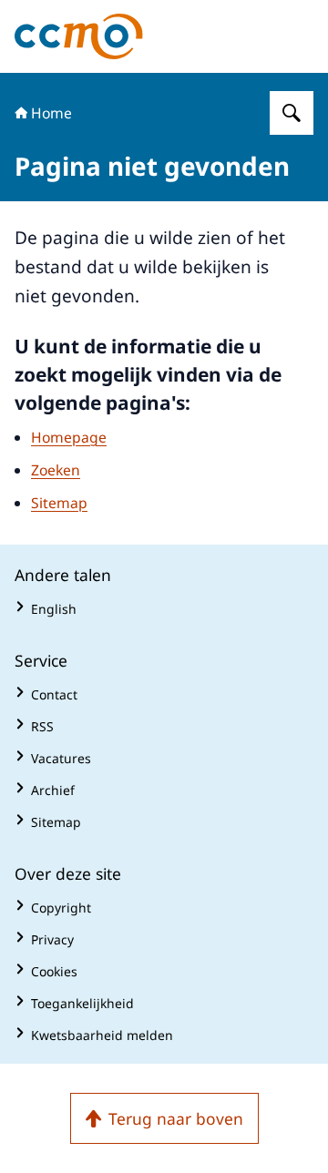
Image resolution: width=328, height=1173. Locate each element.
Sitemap (59, 503)
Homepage (69, 437)
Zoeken (55, 470)
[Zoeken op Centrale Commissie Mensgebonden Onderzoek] (291, 113)
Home (51, 113)
